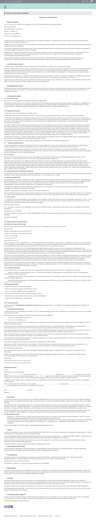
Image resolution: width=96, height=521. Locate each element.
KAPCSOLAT (58, 516)
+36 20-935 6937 (17, 1)
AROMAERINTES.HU (12, 516)
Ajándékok (62, 6)
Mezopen (52, 6)
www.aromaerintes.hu (10, 24)
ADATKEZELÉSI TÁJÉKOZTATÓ (45, 516)
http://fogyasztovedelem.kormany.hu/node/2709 (17, 360)
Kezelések (39, 6)
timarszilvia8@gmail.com (14, 36)
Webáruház (73, 6)
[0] (91, 1)
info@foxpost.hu (12, 238)
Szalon (30, 6)
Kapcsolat (86, 6)
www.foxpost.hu (14, 240)
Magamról (18, 6)
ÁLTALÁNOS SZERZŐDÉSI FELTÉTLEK (27, 516)
